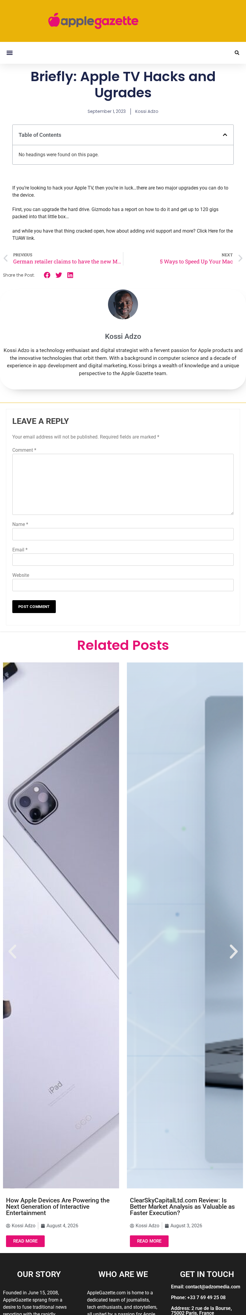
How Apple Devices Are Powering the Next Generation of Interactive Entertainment (58, 1207)
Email (20, 550)
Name (20, 524)
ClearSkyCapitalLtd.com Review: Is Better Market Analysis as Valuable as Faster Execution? (182, 1207)
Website (20, 575)
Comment (24, 450)
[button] (9, 53)
